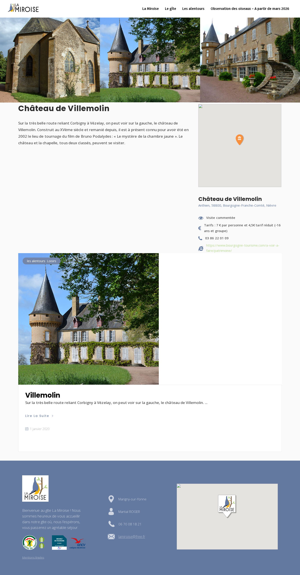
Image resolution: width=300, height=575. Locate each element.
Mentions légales (33, 557)
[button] (239, 140)
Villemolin (42, 395)
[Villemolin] (88, 319)
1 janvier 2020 (39, 429)
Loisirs (51, 261)
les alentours (36, 261)
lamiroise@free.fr (131, 536)
